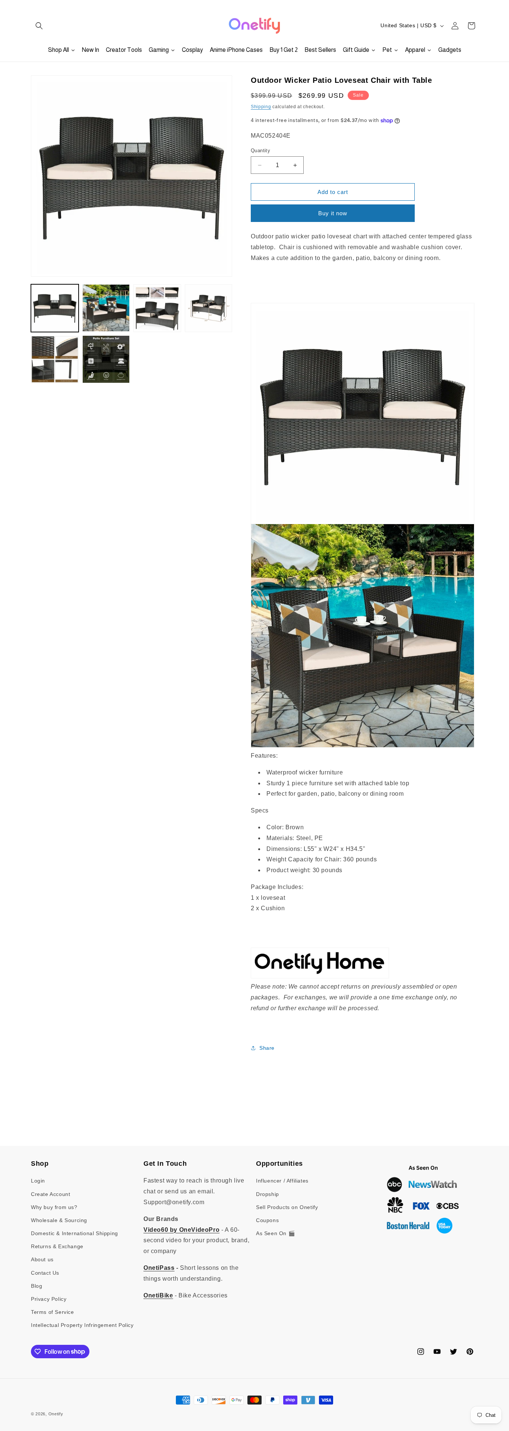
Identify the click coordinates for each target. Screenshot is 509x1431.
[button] (39, 26)
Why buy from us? (54, 1207)
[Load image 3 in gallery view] (157, 308)
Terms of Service (52, 1312)
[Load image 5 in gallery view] (55, 359)
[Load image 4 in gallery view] (209, 308)
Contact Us (45, 1273)
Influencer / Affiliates (282, 1181)
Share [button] (267, 1048)
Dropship (267, 1194)
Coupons (267, 1220)
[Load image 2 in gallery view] (106, 308)
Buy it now (332, 213)
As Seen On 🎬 (275, 1233)
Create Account (50, 1194)
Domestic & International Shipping (74, 1233)
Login (38, 1181)
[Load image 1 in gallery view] (55, 308)
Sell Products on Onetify (287, 1207)
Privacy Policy (48, 1299)
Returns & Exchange (57, 1246)
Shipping (261, 106)
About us (42, 1259)
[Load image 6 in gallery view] (106, 359)
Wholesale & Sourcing (59, 1220)
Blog (36, 1286)
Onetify (55, 1414)
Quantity (260, 150)
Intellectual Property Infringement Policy (82, 1325)
